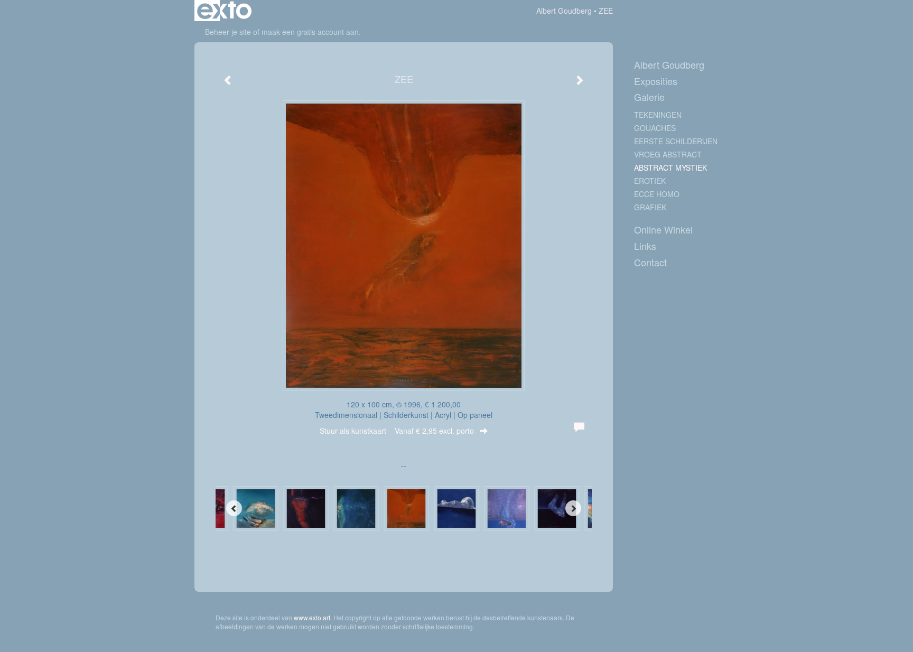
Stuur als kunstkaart (397, 430)
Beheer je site (228, 31)
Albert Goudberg (564, 10)
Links (645, 246)
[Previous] (234, 508)
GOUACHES (655, 128)
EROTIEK (650, 180)
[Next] (573, 508)
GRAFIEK (650, 207)
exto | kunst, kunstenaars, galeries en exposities (224, 10)
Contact (650, 262)
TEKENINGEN (658, 114)
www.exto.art (312, 617)
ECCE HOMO (656, 194)
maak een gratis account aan (310, 31)
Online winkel (663, 229)
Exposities (655, 81)
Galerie (649, 97)
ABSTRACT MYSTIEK (670, 167)
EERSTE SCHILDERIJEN (676, 141)
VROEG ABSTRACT (668, 154)
